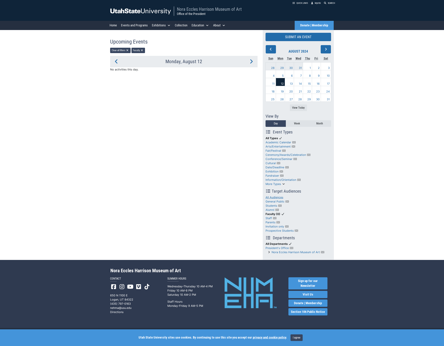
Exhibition (272, 171)
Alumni (270, 210)
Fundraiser (272, 175)
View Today (298, 107)
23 (318, 91)
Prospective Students (280, 230)
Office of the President (191, 14)
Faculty (136, 50)
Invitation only (275, 226)
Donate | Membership (314, 25)
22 (309, 91)
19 (282, 91)
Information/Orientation (281, 180)
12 (282, 83)
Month (319, 123)
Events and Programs (134, 25)
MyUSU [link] (318, 3)
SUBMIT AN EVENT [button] (298, 37)
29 (282, 68)
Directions (116, 312)
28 (273, 68)
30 (291, 68)
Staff (269, 218)
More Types (273, 184)
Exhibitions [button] (159, 25)
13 (291, 83)
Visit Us (308, 294)
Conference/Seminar (279, 159)
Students (271, 205)
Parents (270, 222)
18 (273, 91)
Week (297, 123)
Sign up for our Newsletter (308, 283)
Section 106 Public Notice (308, 312)
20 (291, 91)
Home (113, 25)
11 (273, 83)
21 (300, 91)
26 (282, 99)
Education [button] (198, 25)
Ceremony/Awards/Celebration (286, 155)
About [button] (217, 25)
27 (291, 99)
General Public (275, 201)
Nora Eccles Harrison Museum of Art (209, 9)
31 (300, 68)
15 (309, 83)
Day (276, 123)
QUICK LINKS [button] (302, 3)
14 (300, 83)
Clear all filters (119, 50)
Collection (181, 25)
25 (273, 99)
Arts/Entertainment (278, 146)
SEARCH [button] (331, 3)
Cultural (271, 163)
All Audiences (274, 197)
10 (328, 75)
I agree (296, 337)
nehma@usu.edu (120, 308)
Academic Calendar (278, 142)
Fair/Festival (273, 150)
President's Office (277, 248)
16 (318, 83)
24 (328, 91)
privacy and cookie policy (269, 337)
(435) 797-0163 (120, 303)
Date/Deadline (275, 167)
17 (328, 83)
